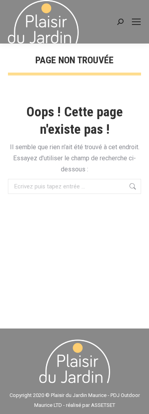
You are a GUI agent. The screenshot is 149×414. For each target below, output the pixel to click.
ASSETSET (103, 405)
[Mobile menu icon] (136, 22)
